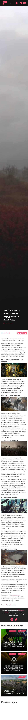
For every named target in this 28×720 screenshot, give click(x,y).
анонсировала (16, 595)
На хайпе (13, 605)
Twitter (7, 612)
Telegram (21, 610)
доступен (20, 567)
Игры (7, 605)
